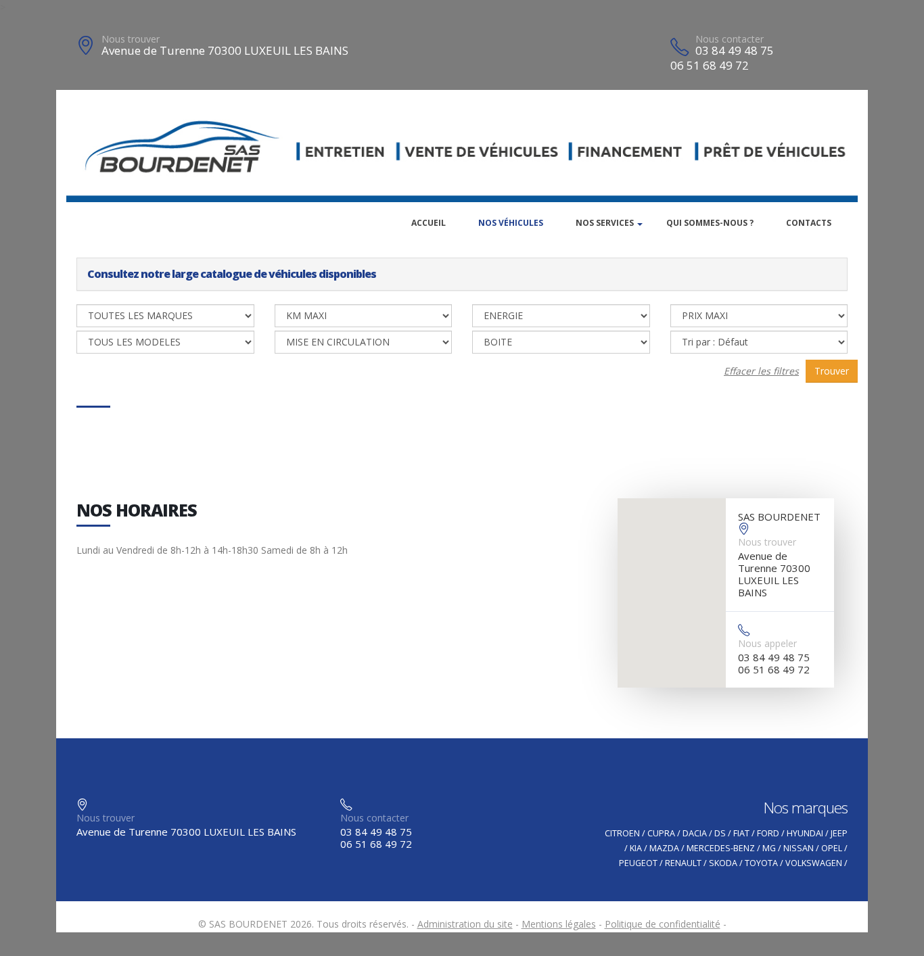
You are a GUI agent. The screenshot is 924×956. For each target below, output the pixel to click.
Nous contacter (729, 38)
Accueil (428, 223)
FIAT (741, 833)
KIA (636, 848)
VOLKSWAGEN (813, 863)
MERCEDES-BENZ (721, 848)
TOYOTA (761, 863)
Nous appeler (767, 643)
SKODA (723, 863)
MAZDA (664, 848)
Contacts (808, 223)
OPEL (831, 848)
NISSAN (798, 848)
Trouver (831, 370)
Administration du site (465, 923)
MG (769, 848)
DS (720, 833)
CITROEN (622, 833)
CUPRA (661, 833)
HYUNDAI (805, 833)
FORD (768, 833)
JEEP (839, 833)
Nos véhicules (510, 223)
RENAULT (683, 863)
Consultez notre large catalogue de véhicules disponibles (231, 273)
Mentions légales (559, 923)
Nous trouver (130, 38)
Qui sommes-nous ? (710, 223)
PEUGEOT (638, 863)
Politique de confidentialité (662, 923)
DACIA (695, 833)
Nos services (605, 223)
